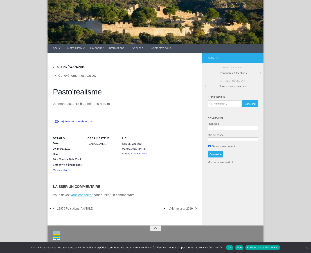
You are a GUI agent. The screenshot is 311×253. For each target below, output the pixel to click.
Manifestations (61, 170)
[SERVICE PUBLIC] (256, 58)
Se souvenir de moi (223, 146)
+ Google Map (139, 153)
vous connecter (82, 195)
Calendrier (96, 48)
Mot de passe (216, 134)
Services (137, 48)
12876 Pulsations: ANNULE (74, 208)
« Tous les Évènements (69, 67)
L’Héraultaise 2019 (181, 208)
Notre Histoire (76, 48)
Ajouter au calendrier (74, 121)
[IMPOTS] (250, 58)
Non (239, 247)
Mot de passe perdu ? (220, 162)
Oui (230, 247)
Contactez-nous (161, 48)
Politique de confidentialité (262, 247)
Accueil (57, 48)
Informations (116, 48)
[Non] (306, 247)
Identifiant (213, 123)
